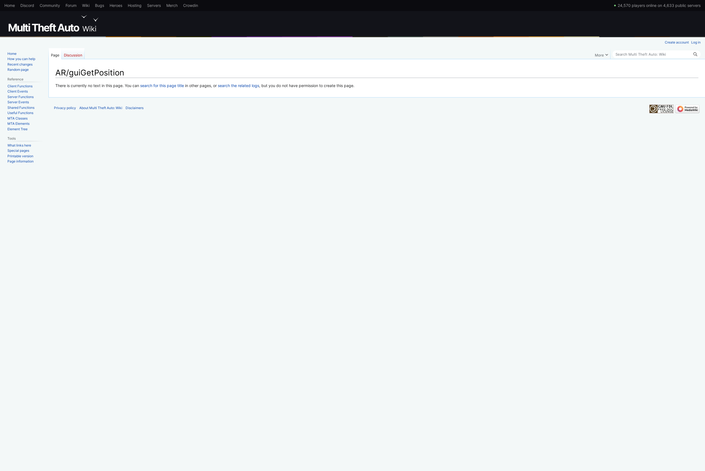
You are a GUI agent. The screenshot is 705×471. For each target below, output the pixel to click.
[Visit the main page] (54, 23)
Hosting (135, 5)
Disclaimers (134, 108)
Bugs (99, 5)
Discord (27, 5)
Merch (172, 5)
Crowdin (190, 5)
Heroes (116, 5)
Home (9, 5)
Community (50, 5)
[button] (601, 53)
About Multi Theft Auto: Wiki (100, 108)
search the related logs (238, 85)
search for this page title (162, 85)
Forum (71, 5)
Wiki (86, 5)
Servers (154, 5)
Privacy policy (65, 108)
